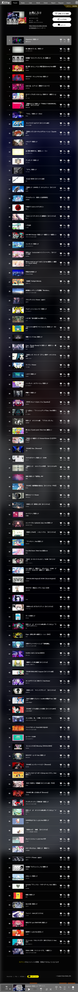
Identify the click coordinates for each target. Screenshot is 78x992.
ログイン (69, 6)
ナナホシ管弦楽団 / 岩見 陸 (31, 831)
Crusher (27, 580)
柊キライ (27, 683)
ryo (26, 628)
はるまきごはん (29, 525)
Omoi (27, 115)
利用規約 (22, 976)
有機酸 (27, 515)
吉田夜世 (27, 199)
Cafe (30, 3)
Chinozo (27, 543)
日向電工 (27, 422)
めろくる (27, 265)
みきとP (27, 878)
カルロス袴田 (28, 125)
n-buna (27, 506)
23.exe (27, 618)
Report (53, 3)
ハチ (27, 320)
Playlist (15, 3)
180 (26, 450)
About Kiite (9, 976)
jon (26, 924)
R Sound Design (29, 274)
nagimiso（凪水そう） (30, 664)
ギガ (27, 349)
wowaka (27, 888)
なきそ (27, 906)
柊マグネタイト (29, 944)
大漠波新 (27, 572)
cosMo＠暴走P (29, 702)
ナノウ (27, 339)
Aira (26, 143)
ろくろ (27, 459)
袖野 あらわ (28, 41)
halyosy (27, 748)
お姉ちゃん (28, 283)
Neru (27, 432)
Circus (27, 673)
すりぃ (27, 776)
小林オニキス (28, 358)
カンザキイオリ (29, 50)
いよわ (27, 227)
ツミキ (27, 915)
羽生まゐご (28, 497)
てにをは (27, 367)
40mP (27, 191)
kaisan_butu (33, 18)
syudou (27, 135)
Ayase (27, 376)
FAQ (16, 976)
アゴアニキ (28, 608)
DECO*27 (28, 78)
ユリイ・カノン (29, 562)
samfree (27, 256)
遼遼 (27, 478)
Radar (23, 3)
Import (68, 3)
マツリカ (27, 162)
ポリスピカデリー (29, 246)
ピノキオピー (28, 311)
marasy (27, 70)
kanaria (27, 766)
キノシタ (27, 98)
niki (26, 181)
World (38, 3)
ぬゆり (27, 301)
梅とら (27, 208)
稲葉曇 (27, 60)
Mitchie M (28, 107)
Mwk (27, 552)
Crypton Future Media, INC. (64, 976)
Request (60, 3)
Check (46, 3)
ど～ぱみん (28, 414)
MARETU (28, 692)
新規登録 (74, 6)
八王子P (27, 442)
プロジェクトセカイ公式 (31, 236)
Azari (27, 599)
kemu (27, 487)
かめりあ (27, 88)
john (27, 896)
